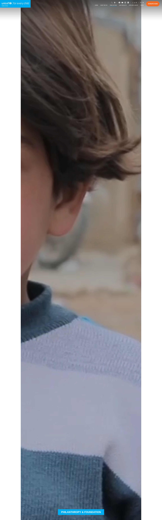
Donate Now (153, 4)
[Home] (15, 4)
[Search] (112, 2)
